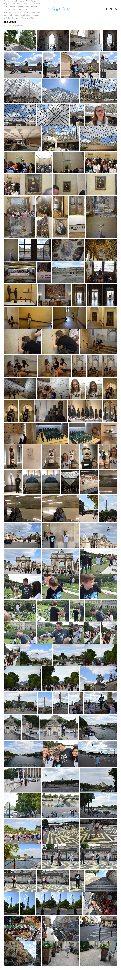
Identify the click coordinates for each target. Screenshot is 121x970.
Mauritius (35, 15)
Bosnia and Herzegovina (12, 12)
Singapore (15, 18)
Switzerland (36, 4)
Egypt (39, 12)
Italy (5, 6)
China (32, 18)
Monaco (12, 6)
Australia (7, 18)
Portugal (7, 9)
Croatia (25, 9)
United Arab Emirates (11, 15)
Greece (25, 12)
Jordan (32, 12)
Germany (26, 4)
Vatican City (16, 9)
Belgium (6, 4)
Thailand (25, 18)
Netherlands (16, 4)
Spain (27, 6)
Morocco (34, 6)
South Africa (25, 15)
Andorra (20, 6)
